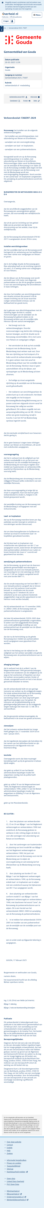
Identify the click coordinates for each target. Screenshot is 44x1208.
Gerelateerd (13, 101)
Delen (35, 101)
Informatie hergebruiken (16, 1160)
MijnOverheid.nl (13, 1191)
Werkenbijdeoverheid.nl (16, 1200)
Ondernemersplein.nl (15, 1197)
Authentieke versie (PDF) (18, 97)
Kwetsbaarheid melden (16, 1172)
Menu (38, 15)
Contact (10, 1145)
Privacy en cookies (14, 1163)
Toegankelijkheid (13, 1166)
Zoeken (10, 1153)
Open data (11, 1178)
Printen (25, 101)
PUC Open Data (13, 1184)
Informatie (33, 97)
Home (4, 28)
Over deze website (14, 1142)
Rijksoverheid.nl (13, 1194)
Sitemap (10, 1169)
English (9, 1148)
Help (8, 1150)
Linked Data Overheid (15, 1181)
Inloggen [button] (6, 21)
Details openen (1, 26)
